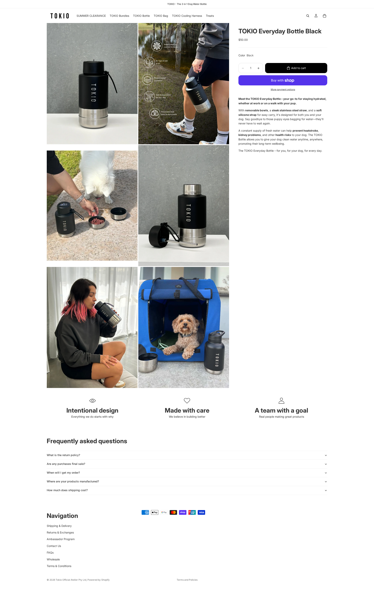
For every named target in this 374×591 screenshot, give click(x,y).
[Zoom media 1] (92, 83)
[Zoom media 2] (183, 83)
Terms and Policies (187, 579)
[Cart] (324, 16)
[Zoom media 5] (92, 327)
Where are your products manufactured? (73, 481)
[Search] (307, 16)
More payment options (283, 89)
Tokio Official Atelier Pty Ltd (71, 579)
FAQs (50, 552)
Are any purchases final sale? (66, 463)
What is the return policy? (63, 455)
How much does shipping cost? (67, 490)
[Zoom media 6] (183, 327)
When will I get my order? (63, 472)
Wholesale (53, 559)
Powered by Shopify (98, 579)
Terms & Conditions (59, 565)
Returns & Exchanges (60, 532)
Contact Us (54, 545)
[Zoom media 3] (92, 205)
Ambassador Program (61, 539)
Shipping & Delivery (59, 525)
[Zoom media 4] (183, 205)
